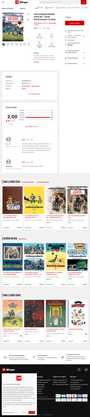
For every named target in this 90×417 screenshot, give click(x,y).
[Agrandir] (28, 39)
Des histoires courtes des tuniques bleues (11, 330)
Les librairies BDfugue (76, 380)
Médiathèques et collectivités (79, 384)
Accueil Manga (40, 384)
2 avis (48, 28)
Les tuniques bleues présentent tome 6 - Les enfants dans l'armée (33, 274)
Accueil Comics (40, 387)
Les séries (39, 391)
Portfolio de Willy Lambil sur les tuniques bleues (12, 273)
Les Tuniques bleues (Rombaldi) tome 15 (10, 216)
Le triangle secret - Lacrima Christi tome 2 (55, 330)
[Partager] (28, 19)
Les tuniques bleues (28, 182)
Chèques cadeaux (75, 387)
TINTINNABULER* (75, 389)
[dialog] (19, 394)
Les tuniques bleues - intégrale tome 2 (32, 216)
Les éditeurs (39, 389)
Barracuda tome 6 (31, 329)
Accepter (31, 412)
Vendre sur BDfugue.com (60, 380)
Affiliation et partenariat (60, 382)
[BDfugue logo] (21, 2)
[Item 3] (16, 44)
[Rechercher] (83, 2)
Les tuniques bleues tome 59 (76, 216)
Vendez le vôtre (72, 63)
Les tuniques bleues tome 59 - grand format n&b (55, 216)
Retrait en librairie (73, 58)
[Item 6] (29, 44)
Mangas (22, 8)
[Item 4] (20, 44)
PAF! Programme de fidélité (61, 384)
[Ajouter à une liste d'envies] (28, 14)
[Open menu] (3, 2)
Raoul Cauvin (38, 23)
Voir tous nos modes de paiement (45, 399)
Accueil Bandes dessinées (43, 380)
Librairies (50, 7)
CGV (38, 414)
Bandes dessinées (7, 8)
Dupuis (24, 88)
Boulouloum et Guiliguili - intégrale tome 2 (54, 273)
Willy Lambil (52, 23)
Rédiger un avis (33, 126)
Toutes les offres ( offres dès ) (72, 51)
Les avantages (74, 382)
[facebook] (79, 369)
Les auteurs (39, 393)
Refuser (24, 412)
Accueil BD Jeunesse (42, 382)
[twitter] (86, 369)
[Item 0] (3, 44)
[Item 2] (12, 44)
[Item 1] (7, 44)
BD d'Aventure (26, 86)
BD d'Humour (35, 86)
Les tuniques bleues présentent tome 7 (75, 273)
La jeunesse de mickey (75, 329)
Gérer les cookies (8, 412)
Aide (41, 7)
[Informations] (83, 36)
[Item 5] (24, 44)
